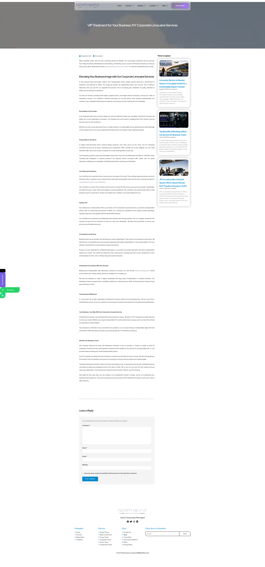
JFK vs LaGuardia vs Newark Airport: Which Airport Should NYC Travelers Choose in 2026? (173, 182)
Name (84, 448)
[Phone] (2, 295)
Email (84, 456)
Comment (86, 425)
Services (128, 6)
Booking (140, 6)
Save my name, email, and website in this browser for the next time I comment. (110, 473)
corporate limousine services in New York (118, 66)
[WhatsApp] (2, 290)
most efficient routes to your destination (92, 182)
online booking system (142, 271)
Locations (152, 6)
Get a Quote (180, 6)
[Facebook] (128, 522)
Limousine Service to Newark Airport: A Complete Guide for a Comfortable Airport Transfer (173, 83)
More (164, 6)
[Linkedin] (137, 522)
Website (85, 465)
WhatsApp (10, 290)
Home (120, 6)
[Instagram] (134, 522)
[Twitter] (131, 522)
